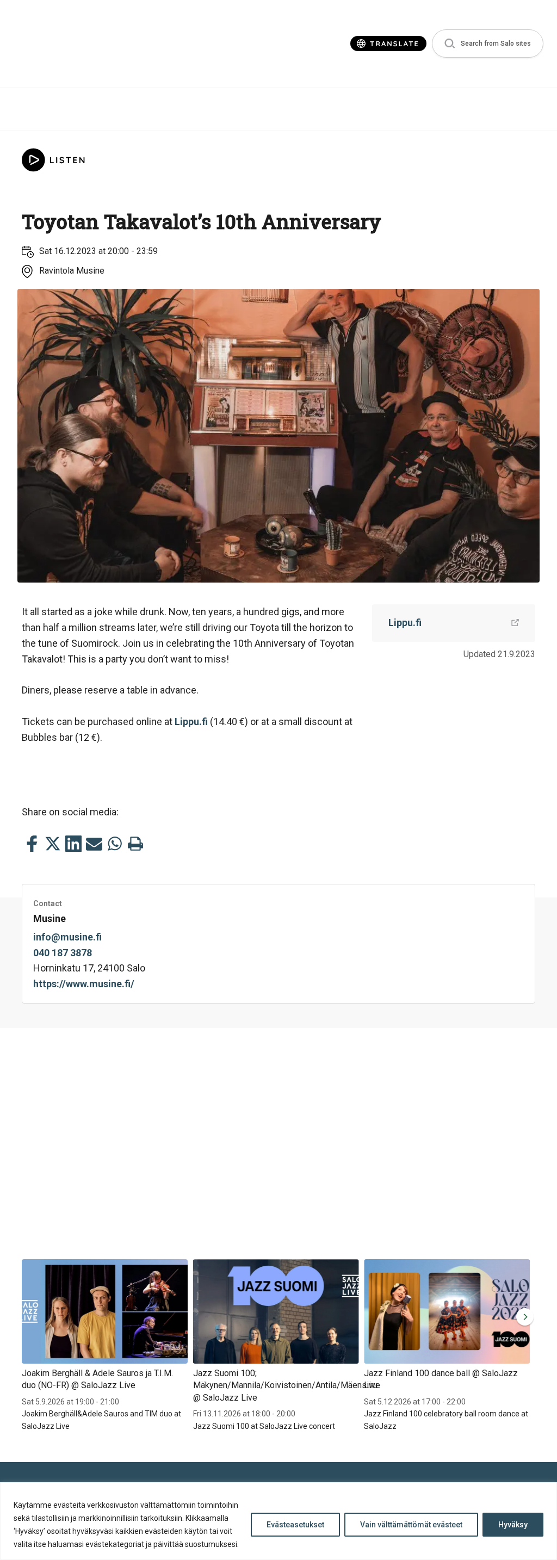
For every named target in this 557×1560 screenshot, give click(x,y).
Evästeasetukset (295, 1524)
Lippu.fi (191, 721)
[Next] (523, 1317)
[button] (487, 44)
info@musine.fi (67, 937)
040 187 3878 (62, 952)
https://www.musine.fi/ (83, 983)
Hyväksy (513, 1524)
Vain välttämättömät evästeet (411, 1524)
